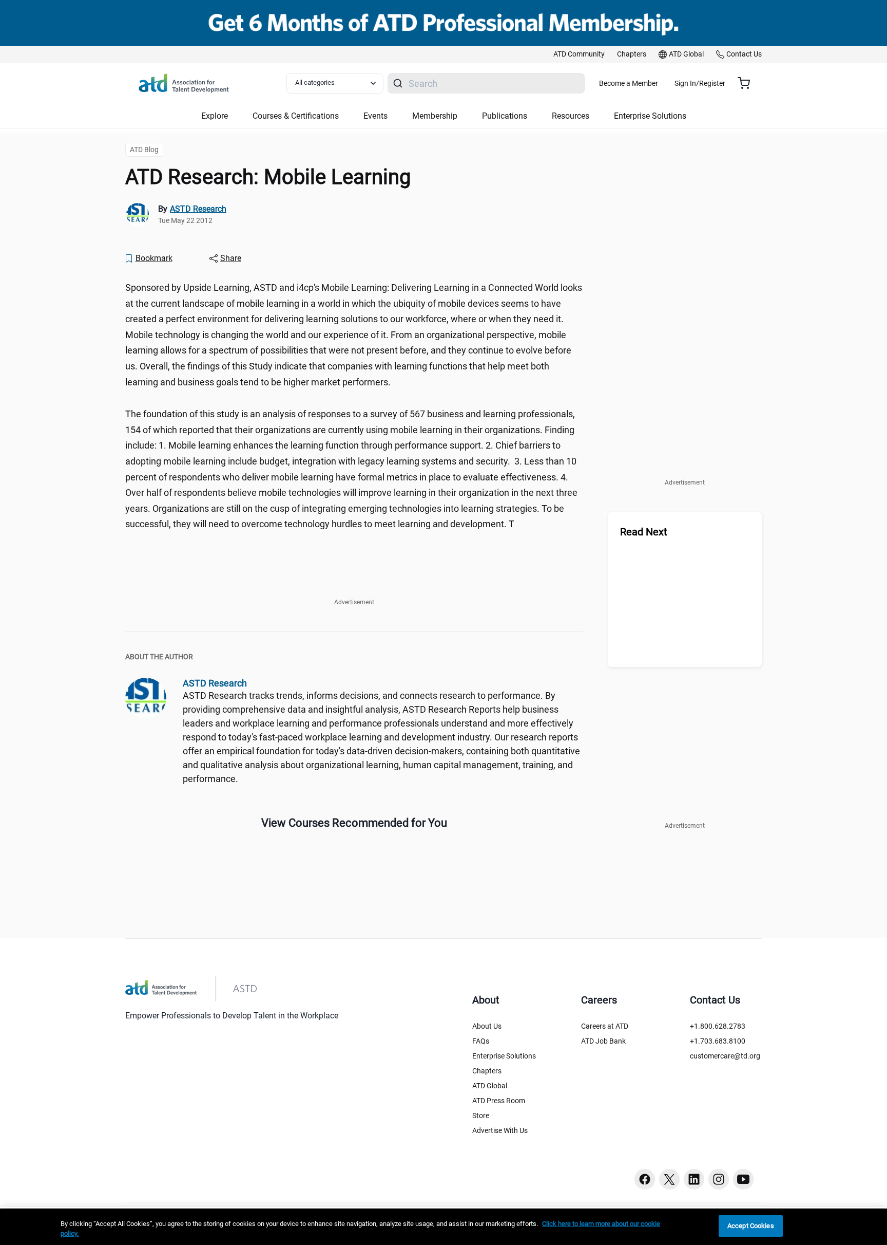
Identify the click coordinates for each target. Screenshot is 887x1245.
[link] (579, 54)
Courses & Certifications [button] (296, 116)
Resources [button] (570, 116)
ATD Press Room (498, 1101)
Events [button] (375, 116)
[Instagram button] (718, 1179)
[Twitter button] (669, 1179)
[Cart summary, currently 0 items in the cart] (748, 83)
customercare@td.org (725, 1056)
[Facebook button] (644, 1179)
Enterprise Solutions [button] (650, 116)
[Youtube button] (743, 1179)
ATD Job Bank (603, 1041)
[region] (443, 1227)
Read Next (643, 532)
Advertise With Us (500, 1130)
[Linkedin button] (694, 1179)
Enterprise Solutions (504, 1056)
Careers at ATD (604, 1026)
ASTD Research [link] (198, 209)
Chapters (487, 1071)
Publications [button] (504, 116)
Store (480, 1115)
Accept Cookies (750, 1226)
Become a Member (628, 83)
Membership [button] (434, 116)
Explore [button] (214, 116)
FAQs (480, 1041)
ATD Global (489, 1086)
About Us (487, 1026)
